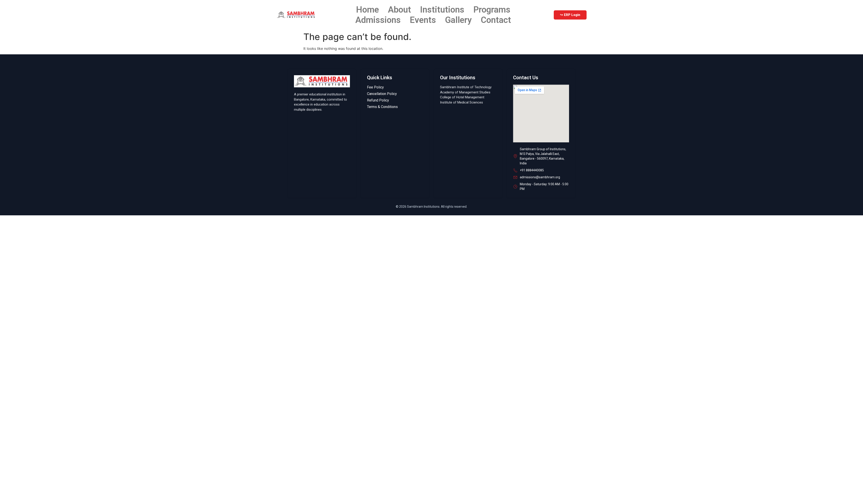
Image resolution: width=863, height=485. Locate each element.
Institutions (442, 9)
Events (423, 20)
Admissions (378, 20)
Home (367, 9)
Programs (491, 9)
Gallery (458, 20)
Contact (496, 20)
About (399, 9)
